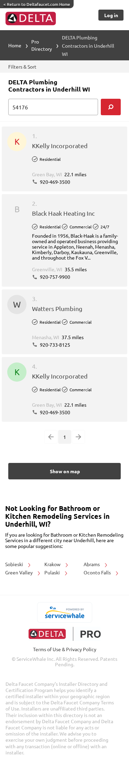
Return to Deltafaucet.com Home (36, 4)
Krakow (53, 564)
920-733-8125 (54, 345)
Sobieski (14, 564)
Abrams (92, 564)
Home (14, 45)
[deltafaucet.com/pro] (64, 634)
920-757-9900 (54, 277)
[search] (111, 107)
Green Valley (19, 572)
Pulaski (52, 572)
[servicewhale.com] (64, 612)
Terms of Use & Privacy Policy (64, 649)
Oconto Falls (98, 572)
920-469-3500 (54, 182)
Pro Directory (41, 45)
